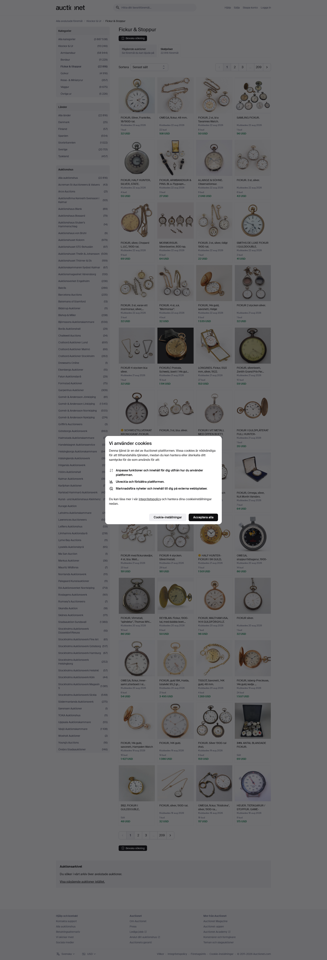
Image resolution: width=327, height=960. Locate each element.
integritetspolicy (150, 499)
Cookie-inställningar (168, 517)
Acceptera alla (203, 517)
